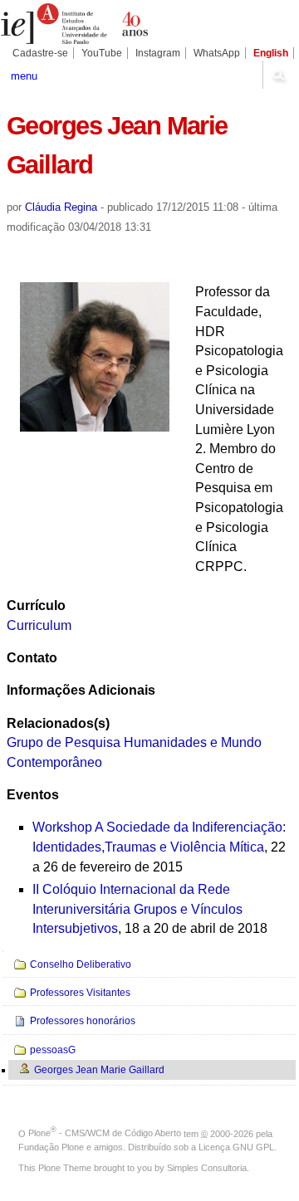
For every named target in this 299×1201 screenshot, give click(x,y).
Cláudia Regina (61, 207)
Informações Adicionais (81, 690)
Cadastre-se (40, 53)
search (278, 75)
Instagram (157, 53)
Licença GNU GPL (236, 1147)
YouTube (101, 53)
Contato (32, 658)
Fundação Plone (51, 1147)
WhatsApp (217, 53)
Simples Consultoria (207, 1168)
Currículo (36, 605)
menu (24, 76)
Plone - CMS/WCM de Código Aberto (104, 1133)
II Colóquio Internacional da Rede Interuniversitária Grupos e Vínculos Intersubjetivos (137, 908)
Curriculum (39, 625)
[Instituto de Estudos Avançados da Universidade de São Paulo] (75, 24)
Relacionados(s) (58, 723)
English (270, 53)
